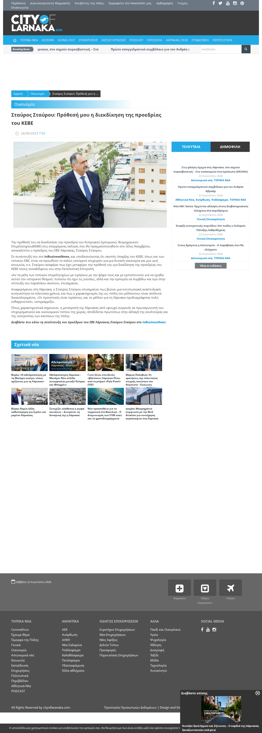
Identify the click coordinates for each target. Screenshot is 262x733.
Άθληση (155, 645)
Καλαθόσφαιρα (73, 655)
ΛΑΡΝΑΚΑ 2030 (177, 40)
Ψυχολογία (158, 640)
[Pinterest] (243, 4)
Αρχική (18, 93)
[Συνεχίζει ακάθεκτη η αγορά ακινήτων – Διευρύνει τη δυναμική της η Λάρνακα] (67, 396)
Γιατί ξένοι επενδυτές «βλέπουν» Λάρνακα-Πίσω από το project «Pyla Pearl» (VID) (104, 379)
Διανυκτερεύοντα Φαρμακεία (50, 3)
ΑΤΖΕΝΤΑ (48, 40)
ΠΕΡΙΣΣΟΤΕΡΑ (222, 40)
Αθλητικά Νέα (184, 199)
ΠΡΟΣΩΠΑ (154, 40)
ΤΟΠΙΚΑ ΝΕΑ (29, 40)
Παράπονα (18, 3)
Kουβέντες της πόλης (89, 3)
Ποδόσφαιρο (219, 199)
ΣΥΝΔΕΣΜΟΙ (200, 40)
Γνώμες (183, 3)
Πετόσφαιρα (71, 660)
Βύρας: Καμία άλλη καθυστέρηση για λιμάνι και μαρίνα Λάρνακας (28, 412)
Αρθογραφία (164, 3)
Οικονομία (37, 93)
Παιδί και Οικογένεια (165, 629)
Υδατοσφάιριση (73, 665)
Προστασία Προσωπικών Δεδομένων (130, 707)
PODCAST (136, 40)
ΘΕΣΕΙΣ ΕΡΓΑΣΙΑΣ (114, 40)
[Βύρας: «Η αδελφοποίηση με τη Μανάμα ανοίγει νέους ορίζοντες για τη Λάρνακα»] (29, 362)
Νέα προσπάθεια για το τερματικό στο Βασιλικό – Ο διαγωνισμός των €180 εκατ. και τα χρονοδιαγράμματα (105, 413)
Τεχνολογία (158, 665)
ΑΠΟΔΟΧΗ (222, 728)
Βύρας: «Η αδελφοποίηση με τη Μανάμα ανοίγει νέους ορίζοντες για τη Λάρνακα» (28, 378)
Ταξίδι (154, 655)
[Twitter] (221, 4)
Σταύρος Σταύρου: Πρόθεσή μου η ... (75, 93)
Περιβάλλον (19, 681)
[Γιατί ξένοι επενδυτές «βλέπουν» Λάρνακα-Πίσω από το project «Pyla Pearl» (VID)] (106, 362)
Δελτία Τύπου (109, 645)
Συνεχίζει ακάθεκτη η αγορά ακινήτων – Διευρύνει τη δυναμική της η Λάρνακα (66, 412)
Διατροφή (157, 650)
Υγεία (154, 635)
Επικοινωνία (19, 7)
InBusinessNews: (154, 322)
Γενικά (15, 645)
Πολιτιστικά (19, 676)
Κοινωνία (18, 660)
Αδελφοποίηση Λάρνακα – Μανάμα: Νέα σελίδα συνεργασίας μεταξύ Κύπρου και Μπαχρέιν (67, 379)
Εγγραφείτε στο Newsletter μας (130, 3)
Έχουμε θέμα (20, 635)
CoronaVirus (20, 629)
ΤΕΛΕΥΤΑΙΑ (191, 146)
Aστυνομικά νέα (201, 180)
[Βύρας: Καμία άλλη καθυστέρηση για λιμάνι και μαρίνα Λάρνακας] (29, 396)
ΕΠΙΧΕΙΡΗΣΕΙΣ (88, 40)
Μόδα (154, 660)
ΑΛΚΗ (66, 640)
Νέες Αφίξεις (108, 640)
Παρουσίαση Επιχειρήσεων (118, 655)
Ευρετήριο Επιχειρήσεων (117, 629)
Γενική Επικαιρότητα (211, 219)
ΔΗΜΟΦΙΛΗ (230, 146)
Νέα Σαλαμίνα (72, 645)
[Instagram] (236, 4)
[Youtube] (229, 4)
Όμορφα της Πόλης (25, 640)
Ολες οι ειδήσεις (210, 265)
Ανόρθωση (203, 199)
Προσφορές (107, 650)
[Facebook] (215, 4)
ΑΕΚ (65, 629)
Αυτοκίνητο (158, 670)
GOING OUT (66, 40)
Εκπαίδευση (19, 665)
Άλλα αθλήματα (73, 670)
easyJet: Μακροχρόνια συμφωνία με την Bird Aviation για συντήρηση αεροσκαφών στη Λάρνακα (142, 413)
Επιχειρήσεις (20, 670)
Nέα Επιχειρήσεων (112, 635)
